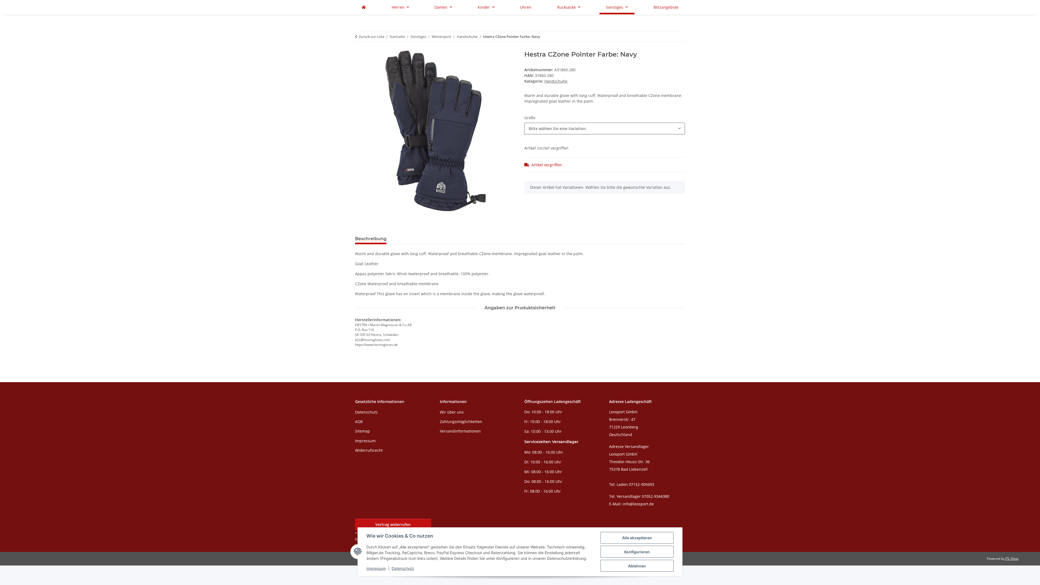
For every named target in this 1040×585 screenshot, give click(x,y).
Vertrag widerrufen (393, 524)
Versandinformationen (460, 431)
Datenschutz (403, 568)
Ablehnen (637, 566)
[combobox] (604, 128)
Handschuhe (555, 81)
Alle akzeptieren (637, 537)
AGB (359, 421)
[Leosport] (363, 7)
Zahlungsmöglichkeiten (461, 421)
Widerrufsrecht (369, 450)
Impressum (376, 568)
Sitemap (362, 431)
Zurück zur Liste (371, 36)
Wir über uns (452, 412)
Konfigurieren (637, 552)
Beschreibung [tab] (370, 238)
